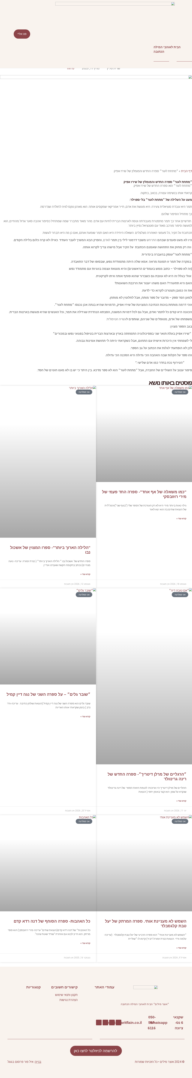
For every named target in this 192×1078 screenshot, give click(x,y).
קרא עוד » (181, 518)
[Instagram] (99, 1022)
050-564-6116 (152, 1022)
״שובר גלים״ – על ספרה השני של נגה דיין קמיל (48, 694)
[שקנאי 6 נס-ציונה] (185, 1022)
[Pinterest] (105, 1022)
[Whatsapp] (169, 1022)
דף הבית (186, 171)
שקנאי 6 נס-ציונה (178, 1022)
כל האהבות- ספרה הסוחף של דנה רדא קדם (52, 921)
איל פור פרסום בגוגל (20, 1062)
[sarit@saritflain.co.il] (143, 1022)
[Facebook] (118, 1022)
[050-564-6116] (157, 1022)
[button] (96, 34)
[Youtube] (112, 1022)
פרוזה (70, 68)
